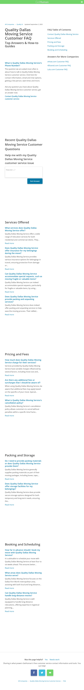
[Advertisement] (23, 119)
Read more (9, 243)
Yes (46, 659)
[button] (82, 2)
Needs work (54, 659)
